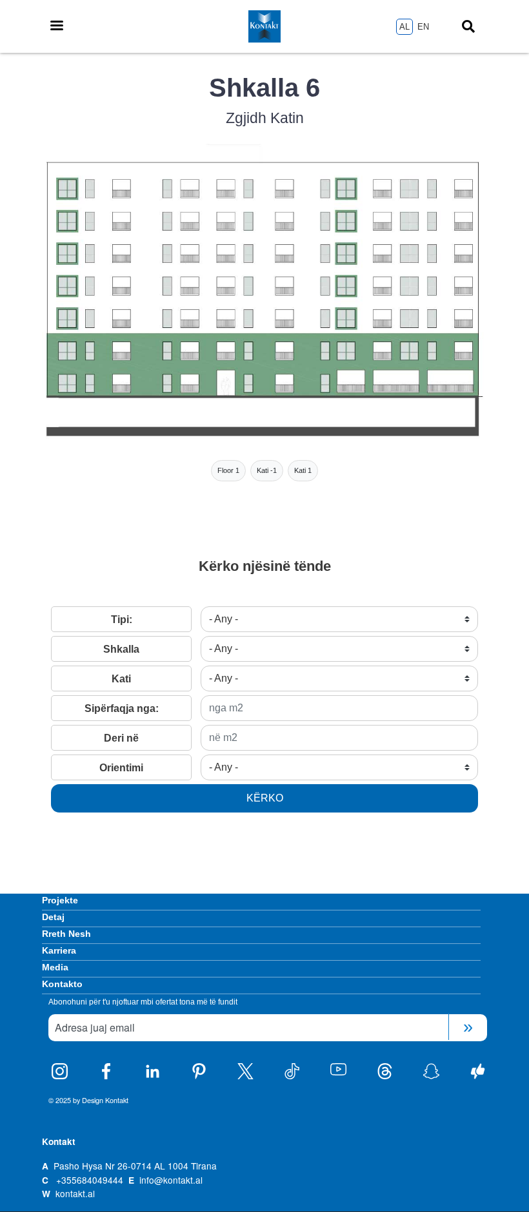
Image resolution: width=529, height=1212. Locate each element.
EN (423, 27)
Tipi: (121, 619)
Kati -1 (267, 470)
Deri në (121, 738)
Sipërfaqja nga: (122, 708)
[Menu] (56, 26)
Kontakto (62, 984)
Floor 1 (228, 470)
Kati (121, 678)
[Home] (265, 26)
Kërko (264, 798)
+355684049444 (89, 1179)
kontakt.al (75, 1193)
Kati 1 (303, 470)
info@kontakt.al (171, 1179)
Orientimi (121, 767)
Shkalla (121, 649)
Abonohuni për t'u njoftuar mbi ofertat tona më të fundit (142, 1001)
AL (404, 27)
